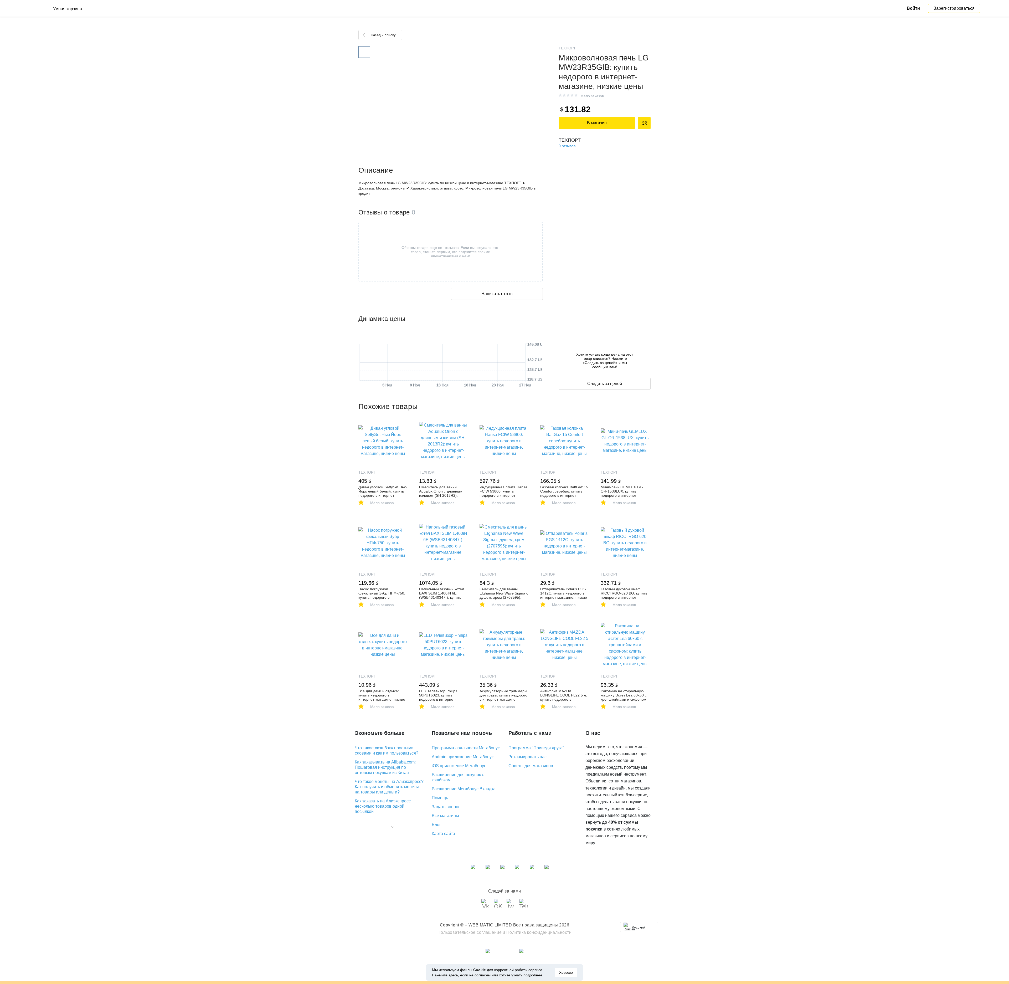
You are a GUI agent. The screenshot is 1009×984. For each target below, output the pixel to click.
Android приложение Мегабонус (463, 757)
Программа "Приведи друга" (536, 748)
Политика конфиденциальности (539, 932)
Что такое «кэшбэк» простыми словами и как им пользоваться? (386, 750)
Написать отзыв (497, 293)
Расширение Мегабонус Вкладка (464, 789)
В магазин (597, 123)
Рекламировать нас (527, 757)
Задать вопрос (446, 806)
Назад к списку (383, 35)
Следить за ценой (604, 383)
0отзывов (567, 146)
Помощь (440, 798)
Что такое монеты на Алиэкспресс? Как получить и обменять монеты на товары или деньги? (389, 786)
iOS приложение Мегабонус (459, 765)
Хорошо (566, 972)
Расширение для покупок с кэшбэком (458, 777)
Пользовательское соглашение (469, 932)
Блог (436, 824)
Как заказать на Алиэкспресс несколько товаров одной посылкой (383, 806)
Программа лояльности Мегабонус (466, 748)
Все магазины (445, 815)
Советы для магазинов (530, 765)
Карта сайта (443, 833)
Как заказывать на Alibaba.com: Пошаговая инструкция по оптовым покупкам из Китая (385, 767)
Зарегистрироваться (954, 8)
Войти (913, 8)
